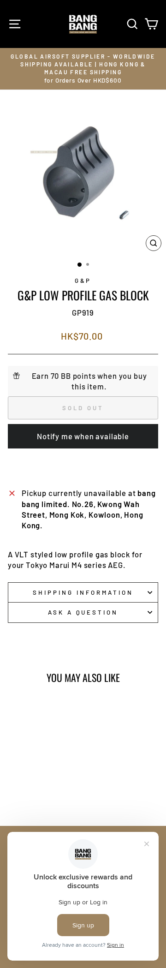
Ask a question (83, 612)
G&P (83, 280)
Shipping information (83, 592)
